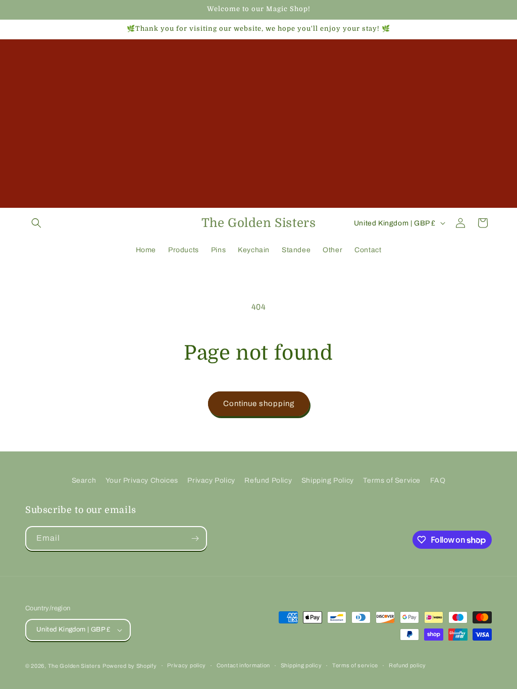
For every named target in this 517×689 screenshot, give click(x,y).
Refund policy (407, 665)
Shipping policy (301, 665)
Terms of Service (392, 480)
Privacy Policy (211, 480)
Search (84, 480)
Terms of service (355, 665)
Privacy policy (186, 665)
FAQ (438, 480)
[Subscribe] (195, 538)
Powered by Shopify (129, 666)
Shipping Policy (327, 480)
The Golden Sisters (74, 666)
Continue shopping (258, 403)
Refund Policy (268, 480)
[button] (36, 223)
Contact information (243, 665)
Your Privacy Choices (142, 480)
